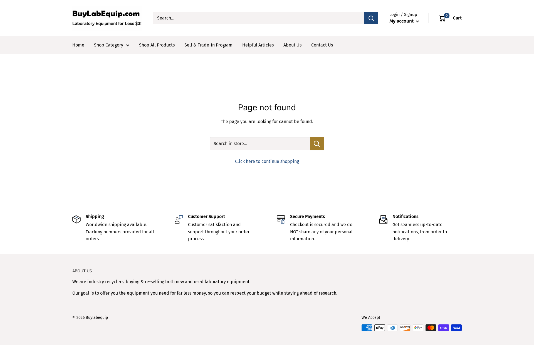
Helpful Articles (258, 45)
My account (402, 21)
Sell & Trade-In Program (208, 45)
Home (78, 45)
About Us (292, 45)
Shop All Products (157, 45)
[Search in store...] (317, 143)
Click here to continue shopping (267, 161)
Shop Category (108, 45)
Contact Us (322, 45)
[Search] (371, 18)
